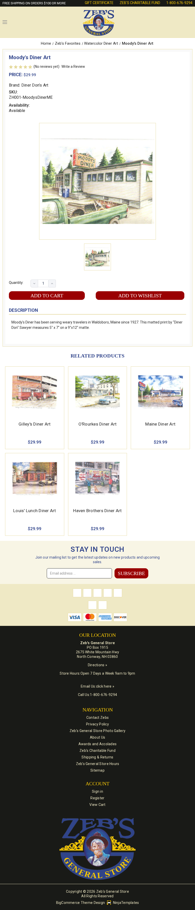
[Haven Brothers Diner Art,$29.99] (98, 479)
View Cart (97, 805)
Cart (190, 22)
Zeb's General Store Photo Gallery (97, 731)
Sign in (97, 791)
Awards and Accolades (97, 744)
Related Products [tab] (97, 356)
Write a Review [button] (73, 66)
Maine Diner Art (160, 424)
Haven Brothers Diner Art (97, 510)
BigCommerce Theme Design (80, 903)
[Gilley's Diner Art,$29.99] (35, 392)
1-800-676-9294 (179, 3)
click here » (105, 686)
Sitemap (97, 770)
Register (97, 798)
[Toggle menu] (5, 22)
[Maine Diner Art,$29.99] (160, 392)
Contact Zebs (97, 718)
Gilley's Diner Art (35, 424)
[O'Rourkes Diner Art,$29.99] (98, 392)
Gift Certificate (99, 3)
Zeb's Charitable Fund (140, 3)
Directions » (97, 665)
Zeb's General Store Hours (97, 764)
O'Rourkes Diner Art (97, 424)
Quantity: (16, 282)
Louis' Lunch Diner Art (34, 510)
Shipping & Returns (97, 757)
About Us (97, 737)
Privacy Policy (97, 724)
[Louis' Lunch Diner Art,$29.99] (35, 479)
